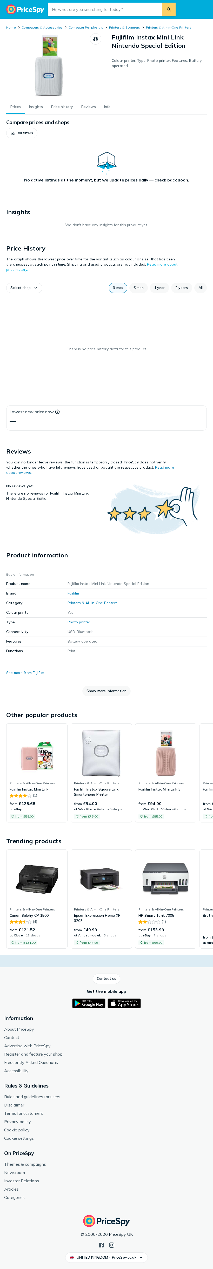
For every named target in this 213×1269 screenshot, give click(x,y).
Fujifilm (73, 593)
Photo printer (79, 622)
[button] (21, 133)
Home (11, 27)
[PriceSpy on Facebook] (101, 1244)
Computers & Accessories (42, 27)
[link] (37, 772)
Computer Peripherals (86, 27)
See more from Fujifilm (25, 672)
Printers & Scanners (124, 27)
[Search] (169, 9)
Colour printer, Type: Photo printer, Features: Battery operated (157, 63)
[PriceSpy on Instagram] (112, 1244)
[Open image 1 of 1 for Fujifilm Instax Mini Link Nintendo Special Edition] (48, 65)
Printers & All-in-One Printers (168, 27)
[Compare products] (95, 39)
